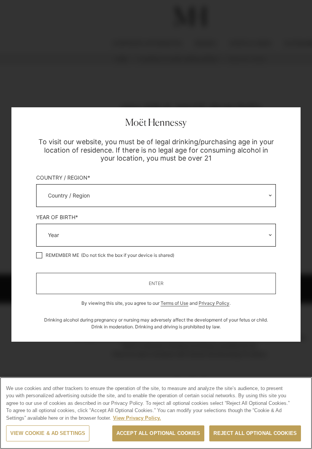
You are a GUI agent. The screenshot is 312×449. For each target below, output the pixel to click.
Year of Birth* (57, 217)
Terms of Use (174, 303)
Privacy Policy (214, 303)
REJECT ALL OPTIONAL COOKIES (255, 433)
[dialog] (156, 224)
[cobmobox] (155, 195)
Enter (156, 283)
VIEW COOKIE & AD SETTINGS (47, 433)
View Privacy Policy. (137, 418)
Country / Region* (63, 177)
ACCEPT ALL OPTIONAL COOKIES (158, 433)
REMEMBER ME (62, 255)
